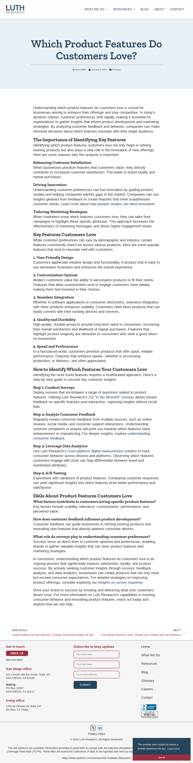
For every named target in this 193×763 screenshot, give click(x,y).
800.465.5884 (14, 659)
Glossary (116, 69)
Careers (147, 689)
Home (145, 647)
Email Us (17, 653)
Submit (85, 684)
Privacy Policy (96, 733)
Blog (144, 672)
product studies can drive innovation (126, 204)
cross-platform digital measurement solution (102, 451)
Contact (147, 697)
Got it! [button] (161, 757)
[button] (106, 9)
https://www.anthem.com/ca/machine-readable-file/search (96, 758)
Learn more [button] (173, 748)
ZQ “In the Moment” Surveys (111, 397)
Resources (149, 663)
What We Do (150, 655)
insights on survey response (120, 582)
